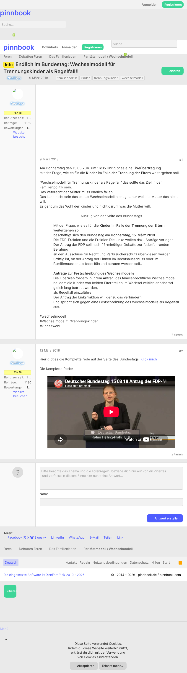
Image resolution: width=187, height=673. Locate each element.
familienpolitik (67, 78)
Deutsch (11, 562)
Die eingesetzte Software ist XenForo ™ (44, 575)
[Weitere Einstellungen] (180, 47)
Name (44, 494)
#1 (181, 160)
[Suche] (61, 30)
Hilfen (155, 562)
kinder (85, 78)
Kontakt (71, 562)
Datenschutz (139, 562)
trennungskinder (106, 78)
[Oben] (174, 562)
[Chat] (12, 35)
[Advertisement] (111, 123)
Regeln (85, 562)
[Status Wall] (107, 47)
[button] (93, 626)
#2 (181, 351)
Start (166, 562)
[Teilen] (174, 159)
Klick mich (148, 359)
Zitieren (177, 335)
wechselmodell (132, 78)
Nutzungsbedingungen (110, 562)
